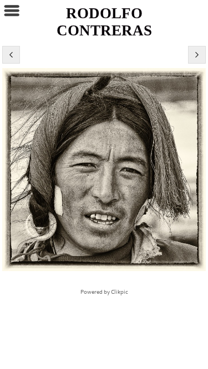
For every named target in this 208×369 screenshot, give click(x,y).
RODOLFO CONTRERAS (104, 22)
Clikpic (119, 292)
